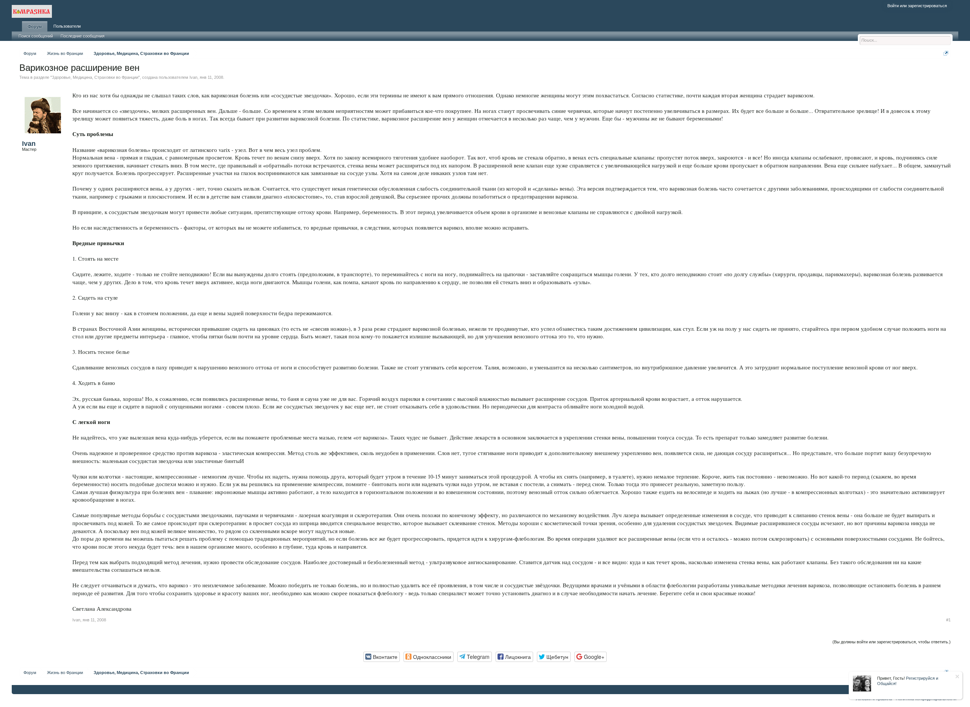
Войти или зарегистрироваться (917, 5)
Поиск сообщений (36, 36)
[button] (381, 657)
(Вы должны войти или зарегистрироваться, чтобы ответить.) (891, 642)
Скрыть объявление (957, 676)
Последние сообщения (83, 36)
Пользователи (67, 26)
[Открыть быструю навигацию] (945, 53)
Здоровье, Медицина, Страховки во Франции (95, 77)
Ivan (193, 77)
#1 (948, 620)
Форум (35, 26)
